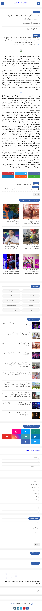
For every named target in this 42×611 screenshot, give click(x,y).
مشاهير (31, 305)
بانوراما (36, 12)
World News (34, 484)
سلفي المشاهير (30, 296)
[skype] (7, 431)
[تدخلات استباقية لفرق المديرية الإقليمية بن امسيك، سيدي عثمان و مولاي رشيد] (31, 236)
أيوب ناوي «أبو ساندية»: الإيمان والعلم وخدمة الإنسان (12, 221)
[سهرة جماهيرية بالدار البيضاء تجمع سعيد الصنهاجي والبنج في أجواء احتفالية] (31, 211)
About (36, 461)
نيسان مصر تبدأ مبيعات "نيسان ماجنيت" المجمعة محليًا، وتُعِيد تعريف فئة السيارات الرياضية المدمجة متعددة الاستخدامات (11, 248)
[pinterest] (24, 608)
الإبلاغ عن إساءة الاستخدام (31, 450)
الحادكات (30, 291)
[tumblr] (14, 608)
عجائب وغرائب (11, 300)
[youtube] (7, 436)
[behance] (25, 431)
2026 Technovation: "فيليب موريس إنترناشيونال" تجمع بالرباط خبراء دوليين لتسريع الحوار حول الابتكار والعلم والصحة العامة (20, 38)
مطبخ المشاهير (11, 305)
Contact (36, 464)
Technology (34, 487)
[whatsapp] (35, 431)
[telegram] (21, 608)
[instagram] (16, 436)
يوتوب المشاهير (11, 310)
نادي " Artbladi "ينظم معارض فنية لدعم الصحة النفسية (21, 45)
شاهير (11, 296)
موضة (31, 310)
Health (36, 496)
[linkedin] (35, 436)
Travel (36, 500)
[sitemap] (27, 608)
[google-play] (25, 436)
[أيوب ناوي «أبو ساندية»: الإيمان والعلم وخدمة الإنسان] (11, 211)
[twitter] (35, 441)
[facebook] (25, 441)
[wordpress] (18, 608)
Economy (35, 490)
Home (36, 457)
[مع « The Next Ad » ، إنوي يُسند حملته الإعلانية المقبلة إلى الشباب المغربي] (31, 261)
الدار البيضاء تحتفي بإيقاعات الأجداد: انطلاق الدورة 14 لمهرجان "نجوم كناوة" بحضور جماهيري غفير (20, 40)
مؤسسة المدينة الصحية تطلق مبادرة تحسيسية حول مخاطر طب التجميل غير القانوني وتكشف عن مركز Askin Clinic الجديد (17, 365)
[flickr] (16, 431)
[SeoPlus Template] (32, 604)
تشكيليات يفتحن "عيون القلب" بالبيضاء (26, 42)
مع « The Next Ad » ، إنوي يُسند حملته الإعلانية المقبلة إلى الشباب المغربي (31, 271)
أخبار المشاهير (21, 3)
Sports (36, 493)
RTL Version (34, 467)
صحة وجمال (30, 300)
